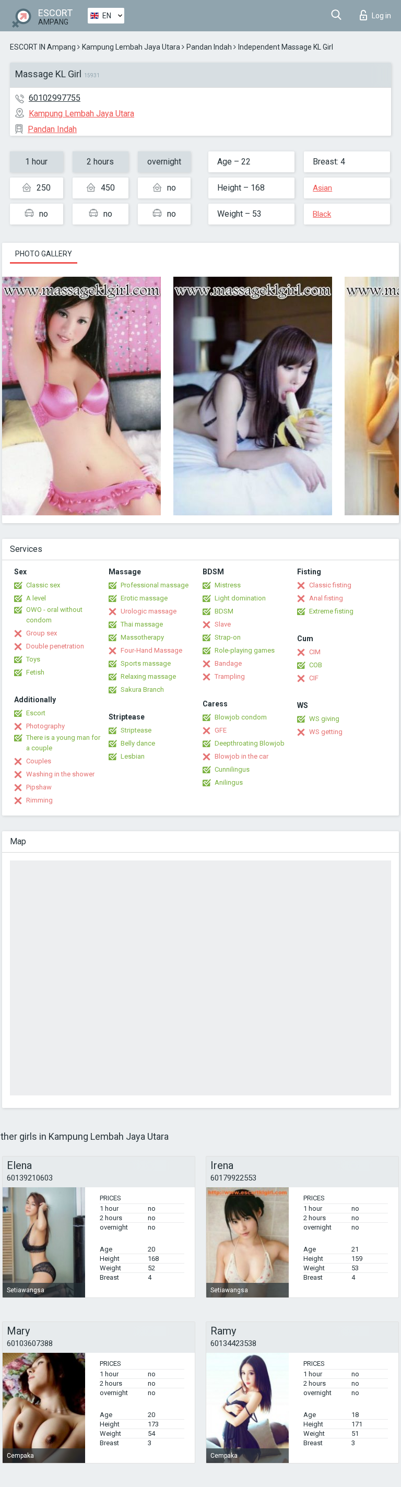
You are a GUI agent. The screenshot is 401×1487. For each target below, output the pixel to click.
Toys (33, 659)
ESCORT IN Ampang (43, 47)
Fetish (35, 672)
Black (322, 214)
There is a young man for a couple (63, 743)
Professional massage (154, 585)
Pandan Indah (209, 47)
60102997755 (54, 98)
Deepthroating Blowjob (250, 743)
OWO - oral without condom (54, 615)
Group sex (41, 633)
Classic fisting (330, 585)
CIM (315, 652)
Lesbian (133, 756)
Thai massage (142, 624)
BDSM (224, 611)
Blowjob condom (241, 717)
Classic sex (43, 585)
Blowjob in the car (241, 756)
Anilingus (229, 782)
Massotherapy (142, 637)
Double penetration (55, 646)
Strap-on (228, 637)
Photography (45, 726)
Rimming (39, 800)
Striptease (136, 730)
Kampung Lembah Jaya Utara (131, 47)
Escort (35, 713)
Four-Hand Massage (151, 650)
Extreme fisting (331, 611)
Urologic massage (148, 611)
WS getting (326, 732)
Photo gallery (43, 254)
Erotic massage (144, 598)
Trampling (230, 676)
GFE (221, 730)
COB (315, 665)
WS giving (324, 719)
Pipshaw (39, 787)
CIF (314, 678)
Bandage (228, 663)
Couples (38, 761)
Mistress (228, 585)
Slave (223, 624)
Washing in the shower (60, 774)
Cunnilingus (232, 769)
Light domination (240, 598)
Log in (381, 15)
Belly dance (138, 743)
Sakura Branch (142, 689)
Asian (322, 188)
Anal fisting (326, 598)
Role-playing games (245, 650)
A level (36, 598)
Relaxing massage (148, 676)
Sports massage (146, 663)
